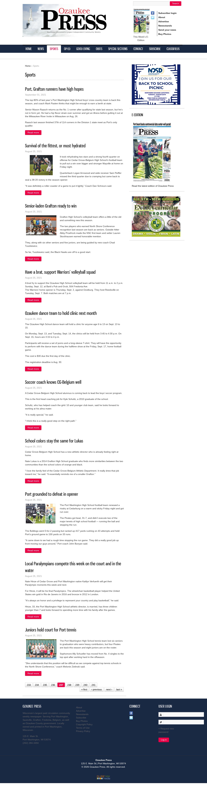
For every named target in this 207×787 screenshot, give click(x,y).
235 (45, 685)
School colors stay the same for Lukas (54, 441)
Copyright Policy (84, 724)
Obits (99, 49)
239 (77, 685)
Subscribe (155, 49)
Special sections (117, 49)
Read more (34, 132)
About (161, 17)
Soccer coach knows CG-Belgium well (53, 382)
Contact (138, 49)
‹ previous (96, 689)
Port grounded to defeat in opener (51, 494)
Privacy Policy (83, 731)
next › (109, 689)
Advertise (163, 21)
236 (53, 685)
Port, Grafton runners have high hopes (54, 89)
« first (84, 689)
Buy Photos (164, 34)
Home (29, 49)
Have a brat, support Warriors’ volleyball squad (60, 272)
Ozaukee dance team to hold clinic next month (61, 313)
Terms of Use (83, 727)
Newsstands (165, 26)
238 (69, 685)
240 (85, 685)
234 (37, 685)
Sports (54, 49)
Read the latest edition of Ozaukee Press (153, 186)
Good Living (83, 49)
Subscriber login (167, 13)
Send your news (167, 30)
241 (93, 685)
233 (29, 685)
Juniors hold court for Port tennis (50, 630)
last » (119, 689)
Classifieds (173, 49)
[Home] (71, 35)
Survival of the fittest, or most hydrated (55, 145)
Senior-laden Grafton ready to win (50, 206)
